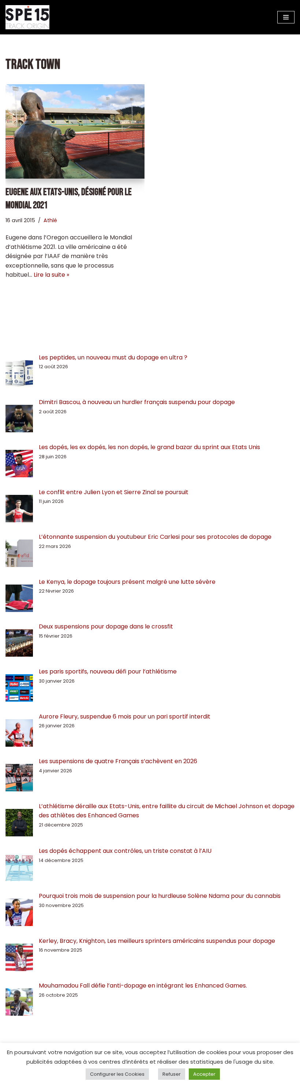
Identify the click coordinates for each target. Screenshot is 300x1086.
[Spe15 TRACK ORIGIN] (27, 17)
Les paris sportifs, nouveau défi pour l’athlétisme (108, 671)
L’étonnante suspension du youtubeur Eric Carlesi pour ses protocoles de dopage (155, 537)
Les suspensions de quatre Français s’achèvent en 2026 (118, 761)
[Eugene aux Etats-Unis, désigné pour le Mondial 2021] (75, 131)
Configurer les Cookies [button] (117, 1074)
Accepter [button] (204, 1074)
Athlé (50, 220)
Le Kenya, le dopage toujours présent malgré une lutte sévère (127, 582)
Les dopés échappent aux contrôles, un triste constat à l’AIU (125, 851)
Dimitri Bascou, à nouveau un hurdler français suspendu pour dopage (137, 402)
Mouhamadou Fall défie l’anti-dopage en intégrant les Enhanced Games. (143, 985)
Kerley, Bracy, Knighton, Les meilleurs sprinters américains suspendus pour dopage (157, 941)
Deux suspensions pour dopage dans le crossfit (106, 626)
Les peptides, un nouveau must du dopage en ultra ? (113, 357)
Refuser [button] (171, 1074)
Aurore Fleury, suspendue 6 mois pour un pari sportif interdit (124, 716)
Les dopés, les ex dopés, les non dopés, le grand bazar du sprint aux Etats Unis (149, 447)
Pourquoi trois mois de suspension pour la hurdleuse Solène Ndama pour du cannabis (160, 896)
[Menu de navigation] (286, 17)
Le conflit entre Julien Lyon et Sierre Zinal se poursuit (114, 492)
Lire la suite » (51, 274)
